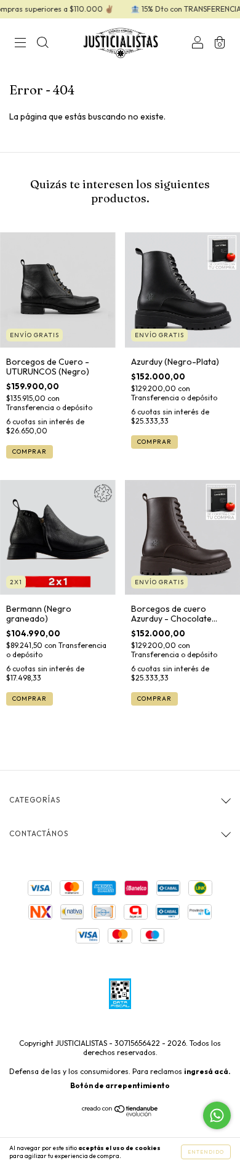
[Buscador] (42, 44)
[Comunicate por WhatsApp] (217, 1115)
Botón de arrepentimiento (120, 1085)
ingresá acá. (207, 1071)
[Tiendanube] (120, 1113)
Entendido (206, 1152)
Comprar (29, 451)
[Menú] (20, 44)
